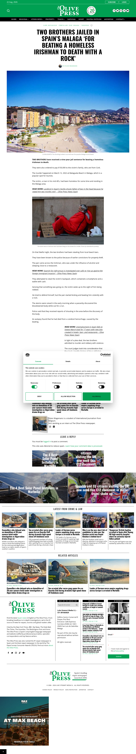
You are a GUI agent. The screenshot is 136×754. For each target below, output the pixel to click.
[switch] (57, 386)
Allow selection (68, 396)
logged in (47, 441)
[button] (77, 605)
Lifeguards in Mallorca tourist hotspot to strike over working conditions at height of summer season (93, 606)
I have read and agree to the (120, 650)
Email (111, 635)
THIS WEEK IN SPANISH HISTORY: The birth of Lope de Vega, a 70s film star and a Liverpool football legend (93, 617)
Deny (39, 396)
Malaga (76, 25)
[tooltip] (114, 10)
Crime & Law (63, 25)
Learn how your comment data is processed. (84, 446)
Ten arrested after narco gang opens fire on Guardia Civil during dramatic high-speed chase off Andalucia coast (67, 407)
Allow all (96, 396)
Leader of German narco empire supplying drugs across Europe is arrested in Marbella (92, 406)
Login (124, 2)
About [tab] (98, 361)
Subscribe (112, 2)
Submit (118, 656)
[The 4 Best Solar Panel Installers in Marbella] (50, 458)
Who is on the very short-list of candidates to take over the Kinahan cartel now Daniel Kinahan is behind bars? (94, 533)
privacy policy (119, 651)
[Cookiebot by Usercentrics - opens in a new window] (102, 354)
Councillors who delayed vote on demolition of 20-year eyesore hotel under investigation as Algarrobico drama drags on (43, 407)
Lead (70, 25)
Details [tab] (68, 361)
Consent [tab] (38, 361)
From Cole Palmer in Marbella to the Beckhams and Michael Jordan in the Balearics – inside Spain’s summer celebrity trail (93, 627)
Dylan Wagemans (71, 66)
